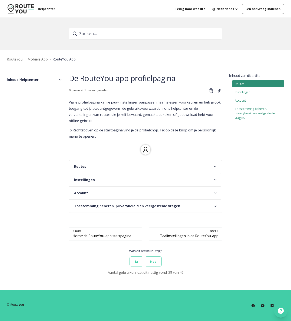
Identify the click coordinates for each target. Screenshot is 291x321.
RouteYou (15, 59)
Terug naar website (190, 9)
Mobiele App (37, 59)
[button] (34, 80)
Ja (136, 261)
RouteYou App (64, 59)
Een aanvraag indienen (263, 9)
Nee (153, 261)
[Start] (21, 8)
